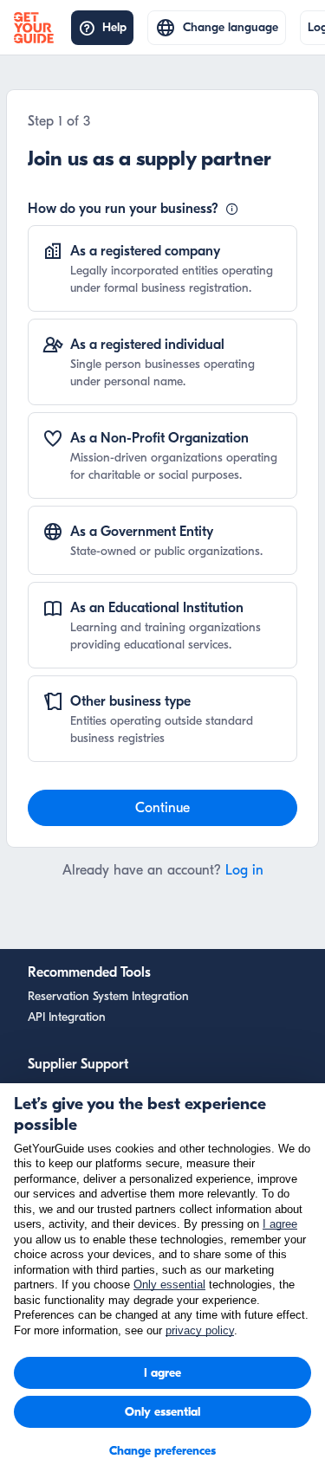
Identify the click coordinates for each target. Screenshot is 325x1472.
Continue (162, 808)
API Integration (67, 1017)
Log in (244, 870)
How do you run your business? (123, 208)
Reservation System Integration (108, 996)
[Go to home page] (39, 27)
